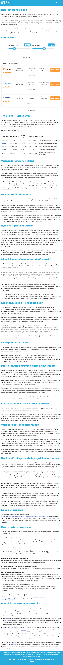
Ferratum (4, 141)
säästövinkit (10, 627)
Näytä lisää (32, 75)
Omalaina (4, 143)
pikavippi (9, 621)
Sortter (4, 146)
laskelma (23, 630)
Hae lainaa (55, 70)
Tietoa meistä (52, 659)
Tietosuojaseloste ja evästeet (37, 659)
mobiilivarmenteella (39, 597)
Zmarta (4, 153)
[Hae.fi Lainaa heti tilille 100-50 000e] (5, 3)
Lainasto (4, 149)
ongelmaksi (14, 644)
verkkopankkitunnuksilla (8, 599)
